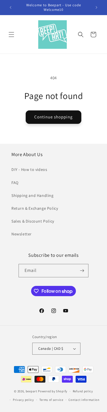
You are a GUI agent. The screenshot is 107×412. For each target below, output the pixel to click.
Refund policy (83, 391)
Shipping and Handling (32, 195)
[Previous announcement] (10, 7)
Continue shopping (53, 117)
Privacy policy (23, 400)
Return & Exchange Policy (34, 208)
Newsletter (21, 234)
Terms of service (51, 400)
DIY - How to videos (29, 169)
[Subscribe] (82, 270)
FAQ (15, 182)
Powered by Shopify (52, 391)
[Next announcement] (96, 7)
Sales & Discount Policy (32, 221)
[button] (11, 34)
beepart (32, 391)
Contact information (83, 400)
